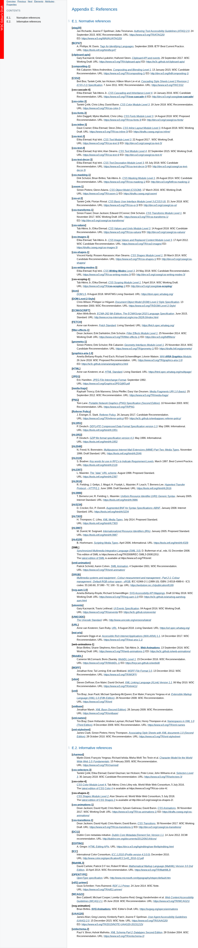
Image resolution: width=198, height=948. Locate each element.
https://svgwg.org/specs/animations (159, 909)
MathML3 (78, 863)
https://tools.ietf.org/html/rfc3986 (120, 500)
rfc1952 (77, 434)
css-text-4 (78, 148)
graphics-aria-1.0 (82, 353)
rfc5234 (77, 504)
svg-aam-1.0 (80, 590)
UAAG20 (78, 913)
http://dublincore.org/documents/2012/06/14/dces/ (130, 838)
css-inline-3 (79, 124)
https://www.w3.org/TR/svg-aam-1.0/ (119, 597)
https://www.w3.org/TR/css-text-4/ (101, 155)
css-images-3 (80, 237)
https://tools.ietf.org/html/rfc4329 (171, 543)
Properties (11, 4)
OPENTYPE (79, 874)
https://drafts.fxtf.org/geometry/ (175, 348)
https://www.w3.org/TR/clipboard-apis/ (120, 61)
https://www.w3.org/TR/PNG (119, 407)
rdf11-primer (80, 882)
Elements (38, 1)
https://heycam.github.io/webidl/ (142, 663)
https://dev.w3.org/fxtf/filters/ (160, 337)
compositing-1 (81, 66)
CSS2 (76, 78)
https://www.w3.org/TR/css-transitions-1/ (111, 827)
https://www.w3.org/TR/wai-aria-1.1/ (123, 639)
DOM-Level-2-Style (83, 298)
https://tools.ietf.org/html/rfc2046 (124, 453)
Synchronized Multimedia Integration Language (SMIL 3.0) (108, 550)
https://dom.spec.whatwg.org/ (157, 294)
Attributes (49, 1)
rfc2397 (77, 469)
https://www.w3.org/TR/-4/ (125, 96)
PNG (75, 400)
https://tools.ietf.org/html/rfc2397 (100, 476)
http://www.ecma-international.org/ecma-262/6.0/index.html (126, 317)
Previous (21, 1)
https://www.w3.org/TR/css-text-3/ (101, 143)
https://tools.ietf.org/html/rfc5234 (111, 511)
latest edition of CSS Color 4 (97, 788)
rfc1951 (77, 423)
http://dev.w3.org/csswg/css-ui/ (160, 205)
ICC (75, 851)
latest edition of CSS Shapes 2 (98, 800)
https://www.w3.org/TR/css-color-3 (101, 108)
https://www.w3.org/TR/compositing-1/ (124, 73)
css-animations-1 (83, 804)
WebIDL (77, 656)
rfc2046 (77, 446)
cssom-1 (78, 186)
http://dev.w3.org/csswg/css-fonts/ (165, 120)
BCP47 (77, 43)
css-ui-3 (77, 198)
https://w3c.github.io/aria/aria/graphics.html (105, 364)
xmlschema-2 (80, 929)
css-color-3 (79, 101)
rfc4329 (77, 539)
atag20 (76, 27)
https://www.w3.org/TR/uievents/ (100, 612)
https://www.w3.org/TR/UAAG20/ (150, 920)
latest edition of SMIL (93, 558)
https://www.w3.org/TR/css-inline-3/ (109, 131)
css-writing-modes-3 (84, 267)
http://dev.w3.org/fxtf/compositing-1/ (170, 73)
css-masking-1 (81, 175)
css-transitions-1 (82, 820)
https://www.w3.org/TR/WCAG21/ (171, 901)
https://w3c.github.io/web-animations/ (170, 651)
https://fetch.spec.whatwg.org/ (158, 325)
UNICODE (78, 617)
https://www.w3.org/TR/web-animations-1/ (122, 651)
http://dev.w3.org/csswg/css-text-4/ (143, 155)
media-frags (79, 388)
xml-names (79, 718)
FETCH (77, 322)
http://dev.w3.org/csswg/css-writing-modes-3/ (160, 274)
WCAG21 (78, 894)
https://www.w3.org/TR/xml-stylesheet (159, 736)
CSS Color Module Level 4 (91, 784)
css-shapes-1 (80, 252)
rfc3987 (77, 528)
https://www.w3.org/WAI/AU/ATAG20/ (102, 38)
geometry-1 (79, 341)
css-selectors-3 (81, 770)
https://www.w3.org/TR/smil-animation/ (104, 570)
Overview (11, 1)
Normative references (28, 17)
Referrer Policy (81, 411)
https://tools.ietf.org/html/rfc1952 (100, 441)
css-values (79, 225)
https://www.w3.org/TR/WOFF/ (120, 674)
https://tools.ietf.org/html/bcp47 (99, 50)
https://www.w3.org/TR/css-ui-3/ (121, 205)
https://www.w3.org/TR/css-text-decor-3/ (125, 166)
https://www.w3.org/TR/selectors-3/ (163, 776)
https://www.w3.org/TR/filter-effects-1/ (119, 337)
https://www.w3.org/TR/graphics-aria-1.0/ (160, 360)
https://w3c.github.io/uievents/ (140, 612)
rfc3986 (77, 493)
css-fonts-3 (79, 113)
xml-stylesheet (81, 729)
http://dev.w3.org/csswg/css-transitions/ (160, 827)
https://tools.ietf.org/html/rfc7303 (100, 523)
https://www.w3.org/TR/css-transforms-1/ (146, 217)
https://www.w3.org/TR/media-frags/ (148, 395)
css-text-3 (78, 136)
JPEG (76, 376)
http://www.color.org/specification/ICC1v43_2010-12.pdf (113, 858)
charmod (78, 754)
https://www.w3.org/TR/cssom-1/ (100, 193)
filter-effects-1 (80, 330)
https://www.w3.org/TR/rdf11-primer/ (102, 889)
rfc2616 (77, 481)
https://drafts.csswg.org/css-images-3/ (97, 247)
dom (75, 291)
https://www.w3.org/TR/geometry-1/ (135, 348)
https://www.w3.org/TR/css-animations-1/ (134, 811)
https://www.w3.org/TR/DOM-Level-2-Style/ (152, 305)
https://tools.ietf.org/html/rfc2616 (154, 488)
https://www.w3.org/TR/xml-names (166, 725)
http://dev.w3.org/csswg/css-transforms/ (103, 220)
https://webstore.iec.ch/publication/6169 (152, 585)
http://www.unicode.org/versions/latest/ (130, 620)
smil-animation (81, 562)
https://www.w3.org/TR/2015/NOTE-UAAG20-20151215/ (112, 924)
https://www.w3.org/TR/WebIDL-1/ (101, 663)
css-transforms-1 (83, 210)
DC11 (76, 831)
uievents (78, 605)
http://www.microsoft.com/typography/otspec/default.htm (140, 878)
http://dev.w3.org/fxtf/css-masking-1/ (170, 182)
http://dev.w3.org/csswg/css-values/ (166, 232)
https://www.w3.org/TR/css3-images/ (142, 243)
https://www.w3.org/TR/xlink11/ (120, 686)
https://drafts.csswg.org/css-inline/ (151, 131)
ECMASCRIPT (81, 310)
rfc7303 (77, 516)
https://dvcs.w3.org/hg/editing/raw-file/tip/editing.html (145, 846)
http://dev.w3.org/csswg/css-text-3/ (143, 143)
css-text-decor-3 (82, 159)
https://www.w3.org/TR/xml (97, 701)
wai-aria (77, 632)
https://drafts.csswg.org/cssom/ (140, 193)
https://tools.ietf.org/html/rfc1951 (100, 430)
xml (75, 691)
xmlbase (77, 706)
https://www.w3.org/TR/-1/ (104, 286)
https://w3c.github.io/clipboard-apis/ (165, 61)
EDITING (78, 843)
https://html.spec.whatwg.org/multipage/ (170, 372)
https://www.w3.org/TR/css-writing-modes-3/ (107, 274)
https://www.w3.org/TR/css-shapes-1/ (136, 259)
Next (30, 1)
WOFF (76, 667)
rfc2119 (77, 458)
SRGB (76, 574)
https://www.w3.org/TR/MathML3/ (153, 870)
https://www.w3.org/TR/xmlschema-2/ (124, 936)
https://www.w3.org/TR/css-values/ (122, 232)
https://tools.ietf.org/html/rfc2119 (100, 465)
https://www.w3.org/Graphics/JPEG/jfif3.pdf (106, 383)
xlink (75, 679)
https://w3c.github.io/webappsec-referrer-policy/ (155, 418)
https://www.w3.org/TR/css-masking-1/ (125, 182)
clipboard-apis (81, 54)
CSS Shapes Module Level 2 (93, 796)
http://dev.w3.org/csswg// (173, 96)
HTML (76, 368)
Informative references (28, 21)
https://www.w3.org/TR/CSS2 (167, 85)
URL (75, 624)
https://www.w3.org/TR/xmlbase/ (100, 713)
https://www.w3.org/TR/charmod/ (100, 765)
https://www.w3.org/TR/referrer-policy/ (103, 418)
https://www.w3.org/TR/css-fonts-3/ (123, 120)
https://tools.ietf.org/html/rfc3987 (100, 535)
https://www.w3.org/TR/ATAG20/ (147, 34)
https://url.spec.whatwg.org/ (175, 628)
